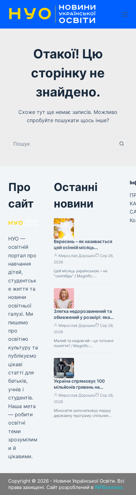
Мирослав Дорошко (77, 255)
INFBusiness (109, 487)
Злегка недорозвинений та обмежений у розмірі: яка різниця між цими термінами (83, 320)
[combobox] (62, 143)
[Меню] (125, 14)
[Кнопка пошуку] (121, 144)
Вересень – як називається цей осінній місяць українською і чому (83, 247)
